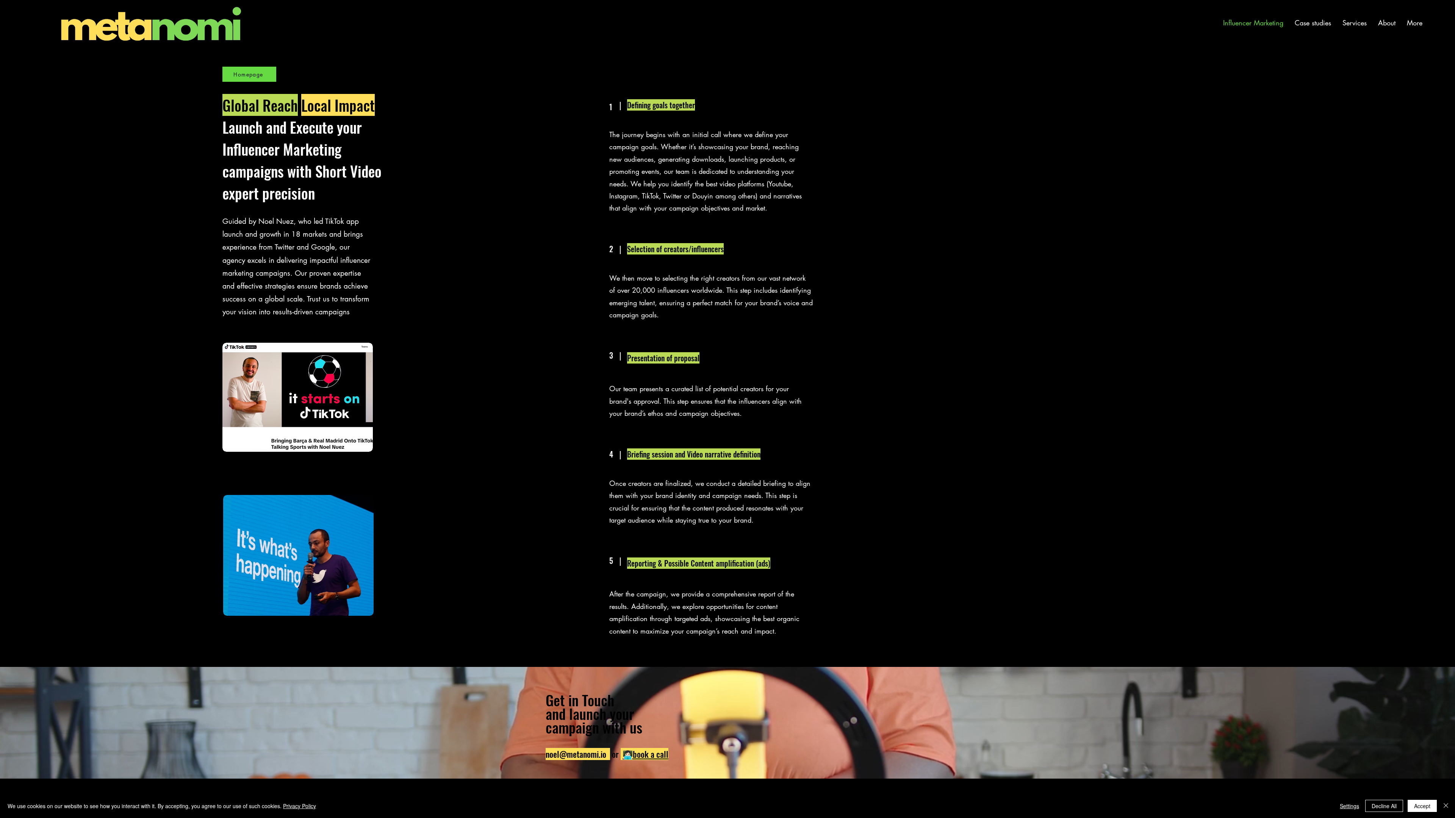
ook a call (652, 754)
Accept (1422, 806)
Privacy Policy (299, 806)
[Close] (1445, 806)
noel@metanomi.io (576, 754)
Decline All (1384, 806)
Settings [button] (1349, 806)
